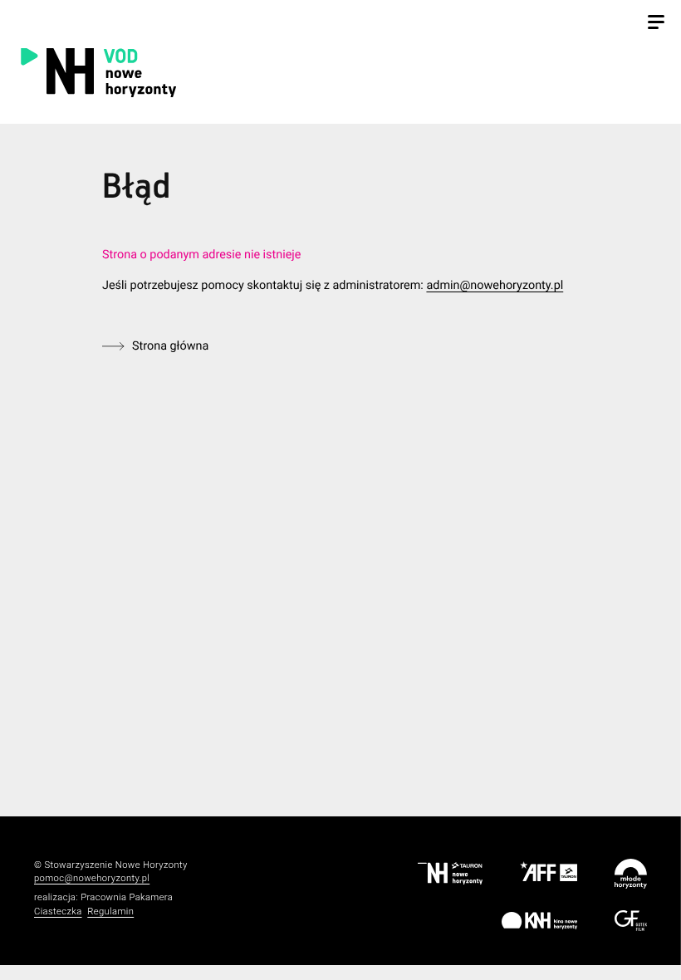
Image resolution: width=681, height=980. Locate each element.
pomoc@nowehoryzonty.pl (91, 878)
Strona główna (170, 346)
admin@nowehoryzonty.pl (494, 285)
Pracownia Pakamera (127, 897)
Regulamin (110, 911)
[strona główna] (187, 72)
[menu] (656, 24)
